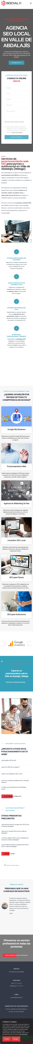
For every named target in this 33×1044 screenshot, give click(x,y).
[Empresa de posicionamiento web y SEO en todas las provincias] (11, 3)
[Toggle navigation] (31, 3)
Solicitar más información (12, 796)
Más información (23, 1034)
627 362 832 (18, 983)
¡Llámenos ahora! (9, 854)
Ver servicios (16, 63)
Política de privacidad (17, 132)
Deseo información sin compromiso (16, 955)
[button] (30, 643)
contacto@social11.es (16, 997)
